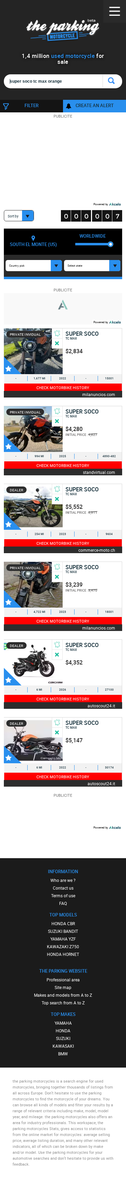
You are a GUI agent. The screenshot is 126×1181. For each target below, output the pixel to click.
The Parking (63, 31)
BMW (63, 1053)
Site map (63, 987)
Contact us (63, 888)
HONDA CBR (63, 923)
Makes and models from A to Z (63, 995)
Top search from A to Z (63, 1002)
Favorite (12, 365)
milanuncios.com (98, 394)
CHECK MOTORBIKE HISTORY (62, 387)
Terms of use (63, 895)
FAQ (63, 903)
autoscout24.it (101, 705)
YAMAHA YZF (63, 939)
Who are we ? (63, 880)
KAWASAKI (63, 1046)
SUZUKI (63, 1038)
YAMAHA (63, 1023)
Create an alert (95, 105)
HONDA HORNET (63, 954)
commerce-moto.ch (96, 549)
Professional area (63, 979)
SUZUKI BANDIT (63, 931)
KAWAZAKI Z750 (63, 946)
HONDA (63, 1030)
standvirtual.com (99, 472)
